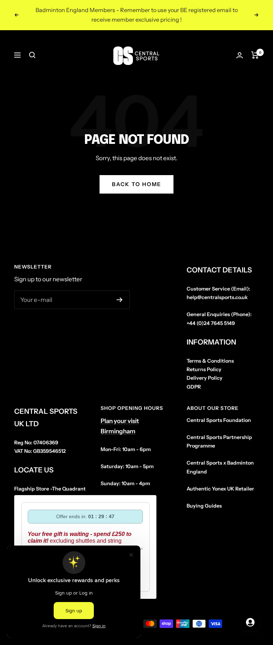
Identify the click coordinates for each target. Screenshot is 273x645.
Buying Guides (204, 506)
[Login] (239, 55)
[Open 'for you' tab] (250, 622)
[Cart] (255, 55)
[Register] (120, 299)
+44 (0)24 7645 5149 (211, 323)
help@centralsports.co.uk (217, 297)
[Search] (32, 55)
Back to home (136, 184)
